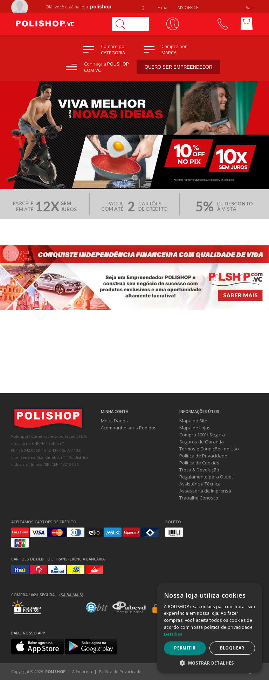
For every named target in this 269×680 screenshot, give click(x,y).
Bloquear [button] (232, 648)
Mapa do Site (193, 420)
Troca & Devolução (199, 470)
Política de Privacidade (203, 456)
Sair (250, 8)
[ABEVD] (129, 612)
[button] (209, 662)
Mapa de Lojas (195, 427)
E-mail (163, 8)
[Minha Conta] (172, 24)
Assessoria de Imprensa (205, 491)
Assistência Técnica (200, 484)
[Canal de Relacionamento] (222, 24)
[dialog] (209, 628)
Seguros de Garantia (201, 441)
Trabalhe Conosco (198, 498)
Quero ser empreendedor (178, 67)
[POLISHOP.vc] (58, 24)
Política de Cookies (199, 463)
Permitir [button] (184, 648)
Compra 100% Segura (202, 434)
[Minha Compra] (246, 24)
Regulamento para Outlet (206, 477)
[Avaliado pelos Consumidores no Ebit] (96, 611)
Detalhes (173, 634)
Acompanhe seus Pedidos (129, 427)
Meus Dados (114, 420)
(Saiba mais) (71, 594)
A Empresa (82, 671)
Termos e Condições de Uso (209, 449)
